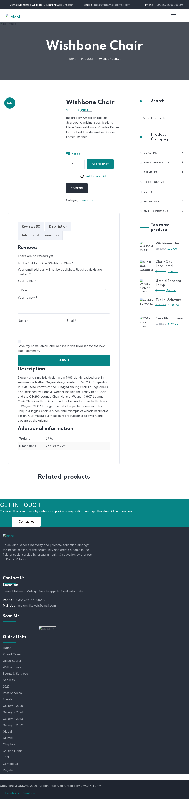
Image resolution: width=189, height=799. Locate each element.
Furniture (86, 200)
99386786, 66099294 (30, 600)
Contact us (26, 521)
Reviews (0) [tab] (31, 226)
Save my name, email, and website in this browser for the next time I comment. (61, 348)
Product (87, 59)
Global (7, 731)
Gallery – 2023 (13, 718)
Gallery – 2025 (13, 706)
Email (72, 320)
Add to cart (100, 164)
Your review (27, 297)
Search (157, 101)
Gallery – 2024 (13, 712)
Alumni (8, 738)
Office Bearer (12, 661)
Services (9, 680)
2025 (6, 686)
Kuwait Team (12, 654)
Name (23, 320)
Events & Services (15, 673)
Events (7, 699)
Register (8, 770)
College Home (13, 751)
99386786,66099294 (170, 4)
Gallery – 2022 (13, 725)
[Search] (178, 118)
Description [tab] (58, 226)
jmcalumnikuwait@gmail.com (112, 4)
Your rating (27, 281)
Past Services (12, 693)
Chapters (9, 744)
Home (72, 59)
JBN (6, 757)
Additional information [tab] (40, 235)
